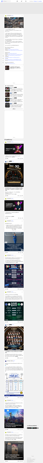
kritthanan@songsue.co (11, 63)
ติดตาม (12, 15)
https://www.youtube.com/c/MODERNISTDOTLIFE (13, 59)
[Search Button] (4, 1)
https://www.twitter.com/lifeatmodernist (14, 55)
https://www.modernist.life (12, 53)
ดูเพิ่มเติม (13, 156)
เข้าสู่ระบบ (35, 1)
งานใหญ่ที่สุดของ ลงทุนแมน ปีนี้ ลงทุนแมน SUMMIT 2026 (13, 352)
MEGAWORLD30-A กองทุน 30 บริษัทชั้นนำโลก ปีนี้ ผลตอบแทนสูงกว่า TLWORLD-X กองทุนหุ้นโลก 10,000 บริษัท (14, 189)
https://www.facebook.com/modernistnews (15, 50)
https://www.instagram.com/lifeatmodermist (12, 57)
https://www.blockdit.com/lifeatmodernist (14, 60)
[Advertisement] (21, 8)
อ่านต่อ (15, 194)
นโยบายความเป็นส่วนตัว (30, 460)
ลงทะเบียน (40, 1)
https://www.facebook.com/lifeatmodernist (15, 54)
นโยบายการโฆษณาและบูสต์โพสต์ (31, 459)
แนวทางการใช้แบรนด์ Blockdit (30, 461)
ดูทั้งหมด (14, 108)
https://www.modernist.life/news (13, 49)
